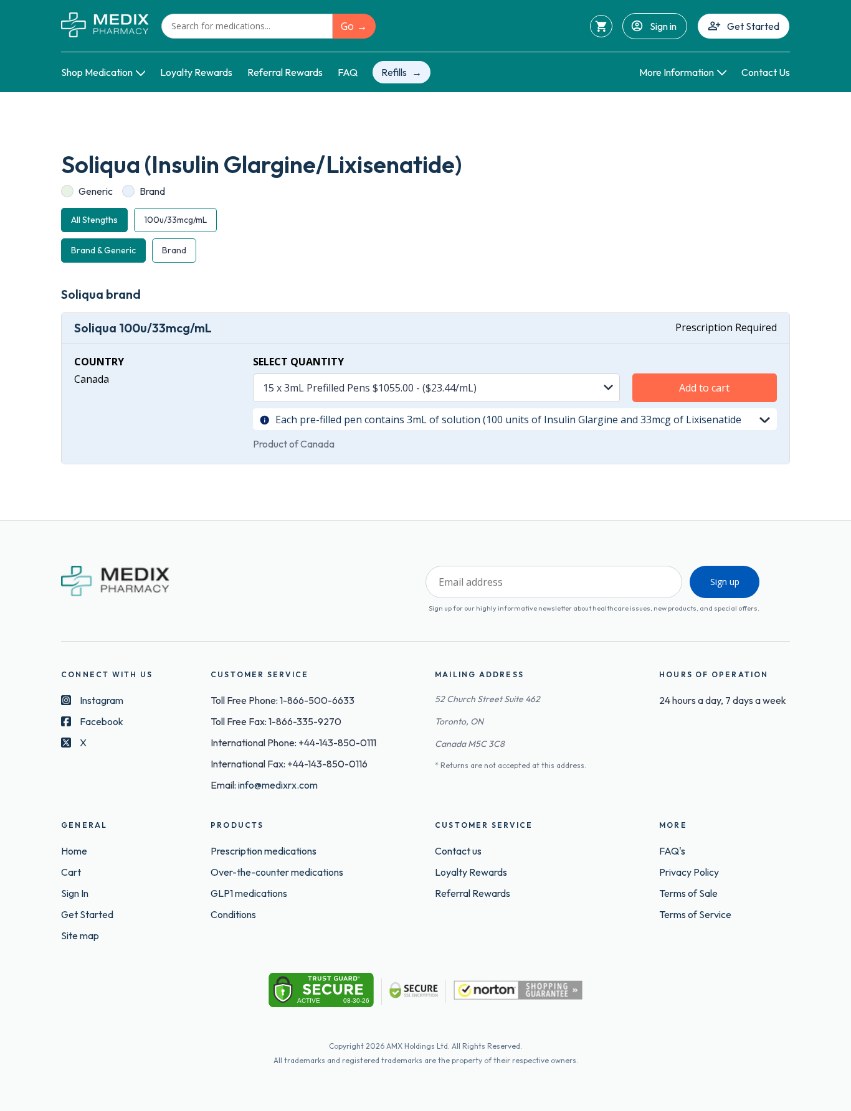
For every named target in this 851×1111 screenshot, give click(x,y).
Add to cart (704, 388)
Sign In (74, 893)
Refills (394, 72)
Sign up (724, 582)
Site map (80, 935)
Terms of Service (695, 914)
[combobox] (247, 26)
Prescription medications (263, 851)
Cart (71, 872)
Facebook (101, 721)
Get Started (753, 26)
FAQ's (672, 851)
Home (74, 851)
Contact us (458, 851)
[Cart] (601, 26)
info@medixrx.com (278, 785)
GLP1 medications (249, 893)
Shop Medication (97, 72)
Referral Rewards (285, 72)
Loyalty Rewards (196, 72)
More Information (676, 72)
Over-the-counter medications (277, 872)
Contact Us (765, 72)
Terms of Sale (688, 893)
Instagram (101, 700)
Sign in (663, 26)
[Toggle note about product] (765, 419)
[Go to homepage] (105, 25)
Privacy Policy (689, 872)
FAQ (348, 72)
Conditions (233, 914)
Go (347, 26)
